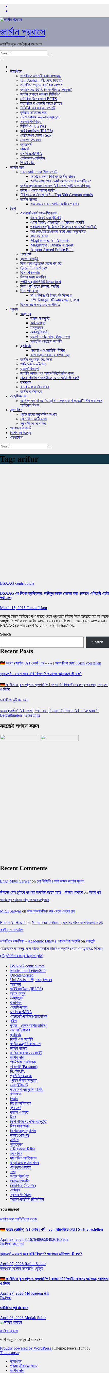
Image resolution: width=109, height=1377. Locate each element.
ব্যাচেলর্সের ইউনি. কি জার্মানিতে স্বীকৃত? (46, 89)
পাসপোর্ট (25, 254)
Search (5, 634)
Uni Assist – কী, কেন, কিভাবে (41, 80)
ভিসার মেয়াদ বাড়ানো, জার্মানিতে (40, 304)
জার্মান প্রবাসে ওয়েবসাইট (26, 1053)
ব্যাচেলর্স (25, 144)
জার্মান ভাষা (17, 167)
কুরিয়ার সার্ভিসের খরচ (33, 112)
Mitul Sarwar (10, 911)
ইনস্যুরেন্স (36, 327)
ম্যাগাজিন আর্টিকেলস (33, 419)
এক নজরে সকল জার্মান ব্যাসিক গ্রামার (54, 204)
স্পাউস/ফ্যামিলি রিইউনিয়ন (27, 1199)
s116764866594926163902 (46, 1239)
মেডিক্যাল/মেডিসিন (32, 158)
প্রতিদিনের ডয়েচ (21, 1076)
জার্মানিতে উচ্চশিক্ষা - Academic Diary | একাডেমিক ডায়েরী (40, 941)
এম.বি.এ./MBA (31, 153)
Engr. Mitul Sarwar (15, 881)
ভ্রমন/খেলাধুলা (29, 368)
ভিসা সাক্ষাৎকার (30, 272)
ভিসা (13, 208)
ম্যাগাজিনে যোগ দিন (33, 423)
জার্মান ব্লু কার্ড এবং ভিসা (36, 359)
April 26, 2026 (12, 1318)
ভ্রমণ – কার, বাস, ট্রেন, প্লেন (50, 336)
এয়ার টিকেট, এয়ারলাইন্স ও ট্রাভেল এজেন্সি (57, 222)
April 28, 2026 (12, 1239)
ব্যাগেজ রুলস (39, 236)
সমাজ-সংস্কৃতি (39, 318)
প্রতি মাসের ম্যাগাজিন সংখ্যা (38, 414)
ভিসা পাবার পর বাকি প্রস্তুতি (28, 1121)
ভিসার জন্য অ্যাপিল (33, 277)
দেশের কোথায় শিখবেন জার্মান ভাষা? (52, 176)
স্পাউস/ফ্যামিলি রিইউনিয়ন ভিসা (40, 282)
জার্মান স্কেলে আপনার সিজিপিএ (40, 94)
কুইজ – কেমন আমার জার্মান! (38, 190)
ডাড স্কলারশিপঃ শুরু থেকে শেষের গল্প (51, 911)
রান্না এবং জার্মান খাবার (34, 387)
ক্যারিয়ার (25, 346)
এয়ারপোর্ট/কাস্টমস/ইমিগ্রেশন (38, 213)
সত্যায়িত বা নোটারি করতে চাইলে (41, 103)
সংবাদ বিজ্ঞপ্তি (19, 1176)
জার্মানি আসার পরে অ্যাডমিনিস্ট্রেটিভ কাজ (47, 373)
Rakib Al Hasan (13, 922)
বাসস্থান (25, 382)
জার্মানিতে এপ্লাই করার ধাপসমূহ (40, 76)
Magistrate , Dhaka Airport (51, 245)
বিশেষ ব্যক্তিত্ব (20, 432)
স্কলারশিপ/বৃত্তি (31, 121)
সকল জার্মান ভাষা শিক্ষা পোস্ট (38, 172)
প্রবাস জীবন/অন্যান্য (23, 1080)
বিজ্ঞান (14, 1098)
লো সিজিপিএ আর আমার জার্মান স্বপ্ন (60, 881)
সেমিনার (15, 1190)
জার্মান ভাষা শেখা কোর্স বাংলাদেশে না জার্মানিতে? (60, 181)
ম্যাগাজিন (16, 410)
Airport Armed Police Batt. (52, 249)
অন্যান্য (25, 314)
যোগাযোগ (16, 437)
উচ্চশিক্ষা (16, 71)
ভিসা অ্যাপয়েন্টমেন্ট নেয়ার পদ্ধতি (40, 263)
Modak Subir (35, 1318)
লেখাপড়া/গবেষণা (30, 140)
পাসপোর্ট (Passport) (24, 1066)
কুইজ (13, 1021)
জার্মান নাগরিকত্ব (31, 391)
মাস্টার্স (24, 149)
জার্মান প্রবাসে (22, 32)
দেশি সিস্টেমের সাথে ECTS (38, 99)
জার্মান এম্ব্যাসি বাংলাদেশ (25, 1044)
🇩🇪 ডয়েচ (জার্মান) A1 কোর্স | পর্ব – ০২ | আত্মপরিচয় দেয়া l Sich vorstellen (50, 663)
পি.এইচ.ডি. (27, 163)
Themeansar (9, 1353)
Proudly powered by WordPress (26, 1348)
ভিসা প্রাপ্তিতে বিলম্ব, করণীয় (39, 286)
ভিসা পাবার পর (29, 291)
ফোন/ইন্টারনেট (39, 332)
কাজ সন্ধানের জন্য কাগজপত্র (49, 355)
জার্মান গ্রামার (28, 199)
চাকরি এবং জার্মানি (21, 1039)
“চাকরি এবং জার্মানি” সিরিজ (47, 350)
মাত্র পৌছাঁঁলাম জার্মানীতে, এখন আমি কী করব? (49, 378)
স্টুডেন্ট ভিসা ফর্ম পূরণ (33, 268)
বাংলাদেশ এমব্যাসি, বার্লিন (26, 1089)
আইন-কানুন (37, 323)
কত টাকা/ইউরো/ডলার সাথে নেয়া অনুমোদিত (58, 231)
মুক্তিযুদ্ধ (16, 1144)
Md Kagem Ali (37, 1293)
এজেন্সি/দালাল (18, 396)
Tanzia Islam (37, 608)
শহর (12, 1172)
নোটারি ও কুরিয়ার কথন (14, 700)
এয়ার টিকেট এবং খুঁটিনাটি (45, 217)
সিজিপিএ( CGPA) (33, 126)
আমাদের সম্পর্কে (20, 428)
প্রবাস (14, 309)
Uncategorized (21, 975)
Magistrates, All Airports (49, 240)
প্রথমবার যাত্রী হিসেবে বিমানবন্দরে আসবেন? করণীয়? (63, 227)
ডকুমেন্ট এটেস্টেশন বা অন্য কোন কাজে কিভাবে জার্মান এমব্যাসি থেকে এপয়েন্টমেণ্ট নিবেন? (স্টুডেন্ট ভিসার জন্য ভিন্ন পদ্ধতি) (51, 948)
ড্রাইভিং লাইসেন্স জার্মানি (46, 341)
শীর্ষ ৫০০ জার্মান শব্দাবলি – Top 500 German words (56, 195)
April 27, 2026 (12, 1264)
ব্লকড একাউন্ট (29, 259)
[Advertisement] (54, 524)
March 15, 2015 (13, 608)
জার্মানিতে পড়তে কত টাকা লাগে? (41, 85)
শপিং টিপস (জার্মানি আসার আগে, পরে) (54, 300)
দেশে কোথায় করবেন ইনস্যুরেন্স (39, 117)
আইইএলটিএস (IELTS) (36, 131)
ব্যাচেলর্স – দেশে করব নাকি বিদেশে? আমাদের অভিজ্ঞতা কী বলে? (41, 674)
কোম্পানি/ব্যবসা (20, 1030)
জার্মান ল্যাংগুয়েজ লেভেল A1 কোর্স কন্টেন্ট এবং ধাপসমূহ (55, 185)
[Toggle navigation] (2, 59)
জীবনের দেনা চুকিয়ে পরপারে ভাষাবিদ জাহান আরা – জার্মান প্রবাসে (41, 892)
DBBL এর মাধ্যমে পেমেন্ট (37, 108)
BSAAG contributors (17, 583)
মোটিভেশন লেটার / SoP (35, 135)
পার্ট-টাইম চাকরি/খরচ (33, 364)
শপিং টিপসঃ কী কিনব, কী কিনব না (51, 295)
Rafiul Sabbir (35, 1264)
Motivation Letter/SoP (28, 970)
